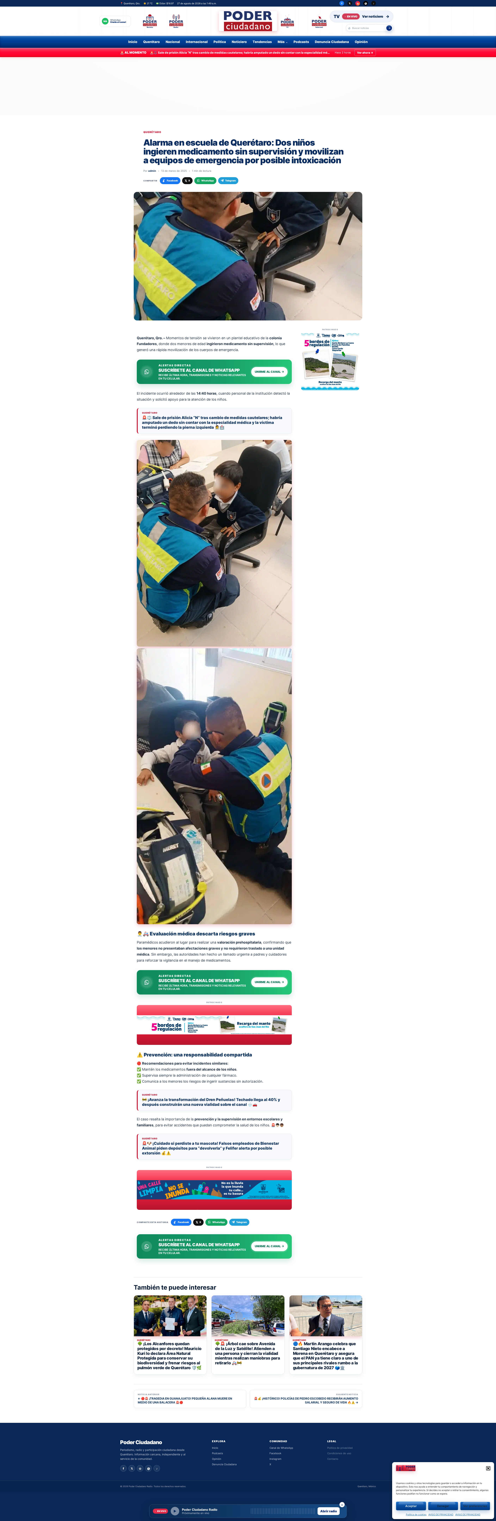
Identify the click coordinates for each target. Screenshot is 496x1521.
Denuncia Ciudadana (332, 42)
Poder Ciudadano (141, 1442)
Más (281, 42)
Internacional (197, 42)
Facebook (275, 1453)
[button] (488, 1468)
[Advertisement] (248, 86)
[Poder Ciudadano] (248, 21)
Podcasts (301, 42)
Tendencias (262, 42)
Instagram (275, 1458)
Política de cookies (416, 1514)
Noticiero (239, 42)
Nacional (173, 42)
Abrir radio (328, 1511)
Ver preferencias (475, 1506)
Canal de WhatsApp (281, 1447)
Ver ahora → (365, 52)
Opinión (361, 42)
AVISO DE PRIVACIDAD (440, 1514)
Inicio (132, 42)
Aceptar (411, 1506)
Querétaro (151, 42)
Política (220, 42)
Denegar (443, 1506)
